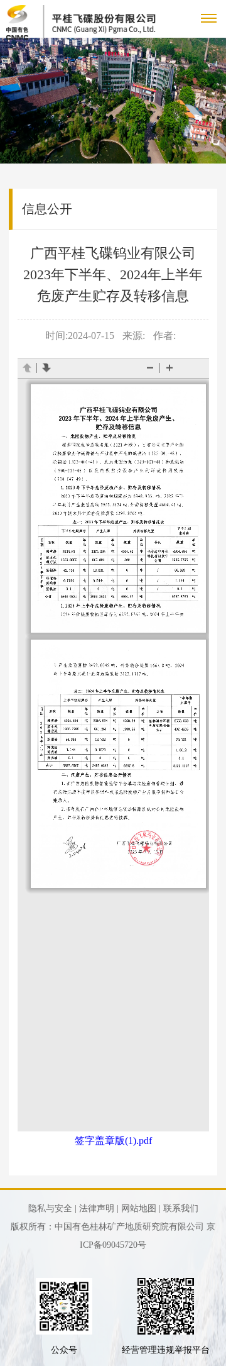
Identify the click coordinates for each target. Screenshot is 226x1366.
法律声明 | (99, 1208)
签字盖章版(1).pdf (113, 1140)
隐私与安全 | (52, 1208)
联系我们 (180, 1208)
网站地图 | (141, 1208)
